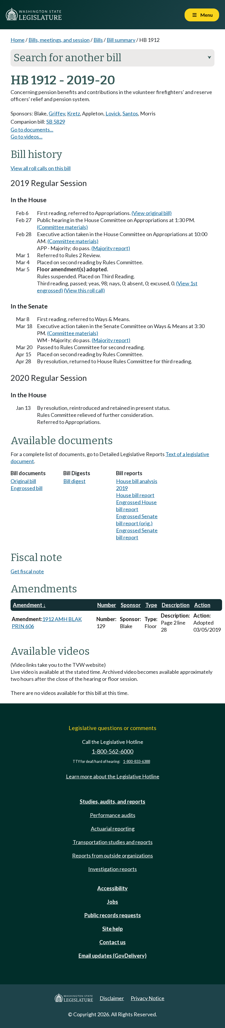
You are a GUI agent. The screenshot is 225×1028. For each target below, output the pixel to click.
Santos (130, 113)
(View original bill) (152, 213)
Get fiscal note (27, 571)
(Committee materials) (62, 227)
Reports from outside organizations (112, 855)
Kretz (73, 113)
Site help (112, 928)
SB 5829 (55, 121)
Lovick (112, 113)
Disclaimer (112, 998)
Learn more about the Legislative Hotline (112, 776)
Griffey (57, 113)
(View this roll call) (84, 290)
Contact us (112, 942)
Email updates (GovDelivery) (112, 955)
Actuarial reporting (112, 828)
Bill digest (74, 481)
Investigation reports (112, 869)
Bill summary (121, 40)
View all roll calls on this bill (41, 168)
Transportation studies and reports (113, 842)
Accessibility (112, 888)
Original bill (23, 481)
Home (18, 40)
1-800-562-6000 (112, 751)
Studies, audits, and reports (112, 801)
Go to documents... (32, 129)
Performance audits (112, 815)
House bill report (135, 495)
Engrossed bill (26, 488)
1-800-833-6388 (136, 761)
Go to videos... (26, 136)
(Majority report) (110, 248)
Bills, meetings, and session (59, 40)
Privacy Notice (147, 998)
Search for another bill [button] (112, 58)
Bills (98, 40)
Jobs (112, 902)
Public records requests (112, 915)
